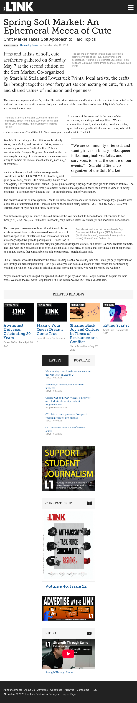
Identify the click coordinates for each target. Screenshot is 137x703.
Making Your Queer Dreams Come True (50, 329)
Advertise (42, 689)
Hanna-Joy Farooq (29, 45)
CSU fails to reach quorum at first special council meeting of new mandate (66, 416)
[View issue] (68, 580)
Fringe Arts (50, 407)
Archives (69, 689)
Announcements (13, 689)
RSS (94, 689)
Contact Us (83, 689)
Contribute (56, 689)
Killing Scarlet (116, 325)
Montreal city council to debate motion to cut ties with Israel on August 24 (68, 373)
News (48, 377)
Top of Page (69, 694)
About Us (29, 689)
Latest (55, 360)
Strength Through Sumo (59, 672)
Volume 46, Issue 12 (66, 586)
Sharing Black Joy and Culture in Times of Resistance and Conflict (84, 333)
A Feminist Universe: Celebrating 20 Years (17, 331)
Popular (82, 360)
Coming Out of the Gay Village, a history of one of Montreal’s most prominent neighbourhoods (67, 401)
